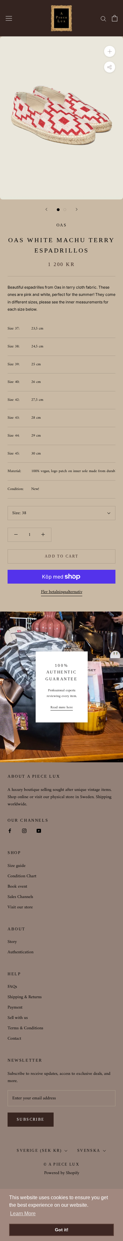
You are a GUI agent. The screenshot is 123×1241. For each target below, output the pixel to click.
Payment (15, 1007)
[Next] (77, 209)
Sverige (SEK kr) (39, 1150)
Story (12, 942)
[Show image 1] (58, 209)
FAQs (12, 986)
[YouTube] (39, 830)
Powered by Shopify (61, 1173)
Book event (17, 886)
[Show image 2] (64, 209)
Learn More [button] (23, 1213)
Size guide (17, 866)
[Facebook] (10, 830)
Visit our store (20, 907)
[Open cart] (114, 18)
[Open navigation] (9, 18)
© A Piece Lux (61, 1164)
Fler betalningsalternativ (61, 592)
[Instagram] (24, 830)
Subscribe (30, 1119)
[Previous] (46, 209)
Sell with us (18, 1018)
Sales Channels (20, 897)
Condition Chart (22, 876)
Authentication (20, 952)
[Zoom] (109, 51)
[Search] (103, 18)
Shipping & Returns (25, 997)
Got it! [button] (61, 1229)
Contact (14, 1038)
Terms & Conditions (25, 1028)
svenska (89, 1150)
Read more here (61, 707)
